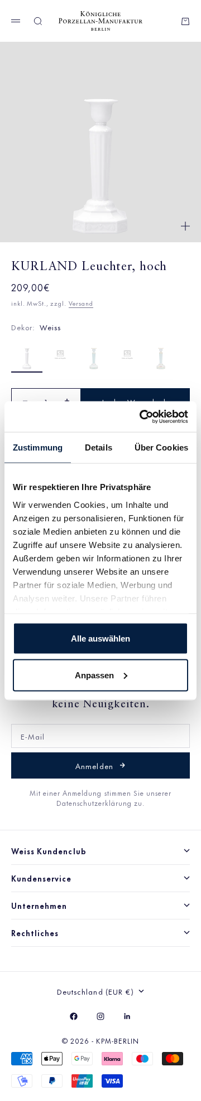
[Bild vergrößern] (185, 226)
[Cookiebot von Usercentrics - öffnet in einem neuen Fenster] (141, 416)
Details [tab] (98, 447)
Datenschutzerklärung (95, 802)
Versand (81, 303)
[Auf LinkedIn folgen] (127, 1016)
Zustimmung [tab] (38, 447)
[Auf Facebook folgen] (73, 1016)
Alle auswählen (100, 638)
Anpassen (94, 674)
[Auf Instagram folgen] (100, 1016)
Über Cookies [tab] (161, 447)
